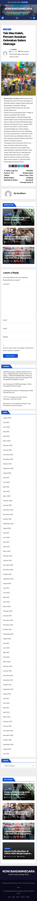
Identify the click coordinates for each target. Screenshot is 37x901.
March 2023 (6, 606)
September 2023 (8, 579)
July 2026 (6, 422)
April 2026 (6, 436)
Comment (6, 284)
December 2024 (8, 510)
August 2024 (7, 528)
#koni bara (25, 54)
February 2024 (7, 556)
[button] (31, 18)
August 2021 (7, 694)
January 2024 (7, 560)
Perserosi (7, 848)
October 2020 (7, 740)
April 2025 (6, 491)
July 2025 (6, 477)
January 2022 (7, 671)
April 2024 (6, 546)
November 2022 (8, 625)
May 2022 (6, 652)
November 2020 (8, 735)
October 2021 (7, 684)
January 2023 (7, 615)
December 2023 (8, 565)
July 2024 (6, 533)
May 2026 (6, 431)
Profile (27, 897)
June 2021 (6, 703)
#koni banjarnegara (15, 54)
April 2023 (6, 602)
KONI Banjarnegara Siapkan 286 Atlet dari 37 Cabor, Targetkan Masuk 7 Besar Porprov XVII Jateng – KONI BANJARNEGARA (17, 373)
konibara (14, 49)
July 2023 (6, 588)
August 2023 (7, 583)
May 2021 (6, 707)
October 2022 (7, 629)
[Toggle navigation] (17, 17)
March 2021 (6, 717)
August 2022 (7, 638)
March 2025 (6, 496)
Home (18, 887)
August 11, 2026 (11, 856)
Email (5, 328)
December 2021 (8, 675)
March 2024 (6, 551)
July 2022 (6, 643)
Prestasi (23, 897)
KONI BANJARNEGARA (18, 8)
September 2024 (8, 523)
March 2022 (6, 661)
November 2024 (8, 514)
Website (5, 337)
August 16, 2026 (11, 836)
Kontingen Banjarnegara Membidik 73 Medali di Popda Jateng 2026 (16, 238)
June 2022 (6, 648)
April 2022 (6, 657)
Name (5, 320)
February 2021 (7, 721)
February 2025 (7, 500)
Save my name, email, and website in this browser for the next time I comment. (18, 349)
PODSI (10, 214)
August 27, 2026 (11, 817)
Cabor (5, 29)
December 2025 (8, 454)
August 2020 (7, 749)
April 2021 (6, 712)
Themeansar (32, 883)
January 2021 (7, 726)
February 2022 (7, 666)
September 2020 (8, 744)
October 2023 (7, 574)
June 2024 (6, 537)
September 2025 (8, 468)
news (9, 29)
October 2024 (7, 519)
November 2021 (8, 680)
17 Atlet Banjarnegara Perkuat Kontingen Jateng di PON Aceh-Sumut (18, 892)
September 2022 (8, 634)
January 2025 (7, 505)
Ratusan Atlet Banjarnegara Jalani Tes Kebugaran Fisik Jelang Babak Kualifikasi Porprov (17, 377)
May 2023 (6, 597)
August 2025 (7, 473)
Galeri (13, 897)
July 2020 (6, 753)
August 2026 (7, 418)
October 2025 (7, 464)
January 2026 (7, 450)
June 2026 (6, 427)
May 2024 (6, 542)
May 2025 (6, 487)
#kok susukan (24, 51)
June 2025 (6, 482)
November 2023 (8, 569)
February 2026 (7, 445)
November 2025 (8, 459)
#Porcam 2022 (13, 57)
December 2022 (8, 620)
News (17, 897)
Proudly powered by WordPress (10, 883)
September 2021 (8, 689)
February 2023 (7, 611)
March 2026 (6, 441)
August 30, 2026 (11, 797)
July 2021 (6, 698)
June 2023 (6, 592)
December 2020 (8, 730)
